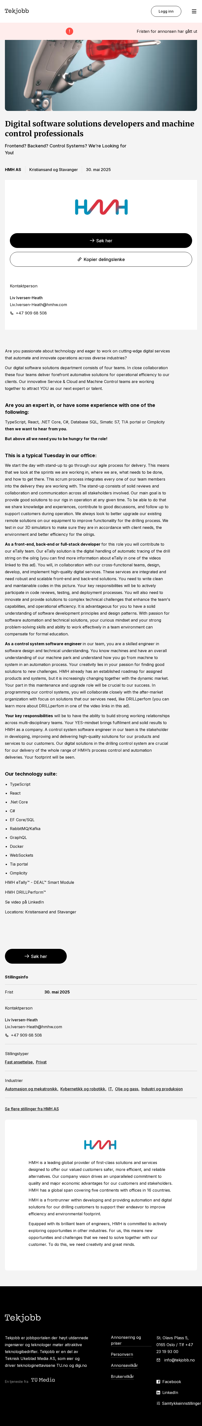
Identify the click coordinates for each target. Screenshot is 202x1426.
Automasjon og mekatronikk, (31, 1088)
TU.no (62, 1365)
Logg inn (166, 11)
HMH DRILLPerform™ (25, 892)
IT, (110, 1088)
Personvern (122, 1354)
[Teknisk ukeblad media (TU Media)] (43, 1380)
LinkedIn (170, 1392)
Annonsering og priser (126, 1340)
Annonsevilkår (124, 1365)
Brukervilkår (122, 1376)
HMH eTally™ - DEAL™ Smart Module (39, 882)
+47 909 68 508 (31, 313)
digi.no (81, 1365)
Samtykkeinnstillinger (181, 1403)
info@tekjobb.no (179, 1359)
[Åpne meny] (194, 11)
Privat (41, 1062)
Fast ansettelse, (19, 1062)
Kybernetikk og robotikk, (83, 1088)
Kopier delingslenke (104, 259)
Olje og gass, (127, 1088)
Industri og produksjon (162, 1088)
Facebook (171, 1381)
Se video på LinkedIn (24, 902)
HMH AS (32, 1108)
